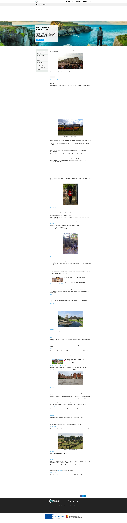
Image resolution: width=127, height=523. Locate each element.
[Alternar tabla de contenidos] (52, 77)
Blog (90, 1)
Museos (39, 57)
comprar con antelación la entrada (61, 468)
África (84, 1)
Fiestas (38, 60)
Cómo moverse (42, 67)
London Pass (59, 470)
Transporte (39, 64)
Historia (39, 53)
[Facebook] (81, 496)
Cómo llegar (41, 65)
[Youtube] (73, 501)
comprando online (61, 345)
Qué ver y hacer (40, 55)
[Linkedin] (85, 496)
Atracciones (39, 58)
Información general (41, 51)
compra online (77, 258)
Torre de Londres (82, 430)
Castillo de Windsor (58, 73)
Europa (67, 1)
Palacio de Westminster (59, 50)
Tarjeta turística (40, 69)
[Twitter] (83, 496)
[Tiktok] (78, 501)
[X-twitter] (71, 501)
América (78, 1)
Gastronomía (40, 62)
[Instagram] (76, 501)
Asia (72, 1)
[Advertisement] (63, 13)
